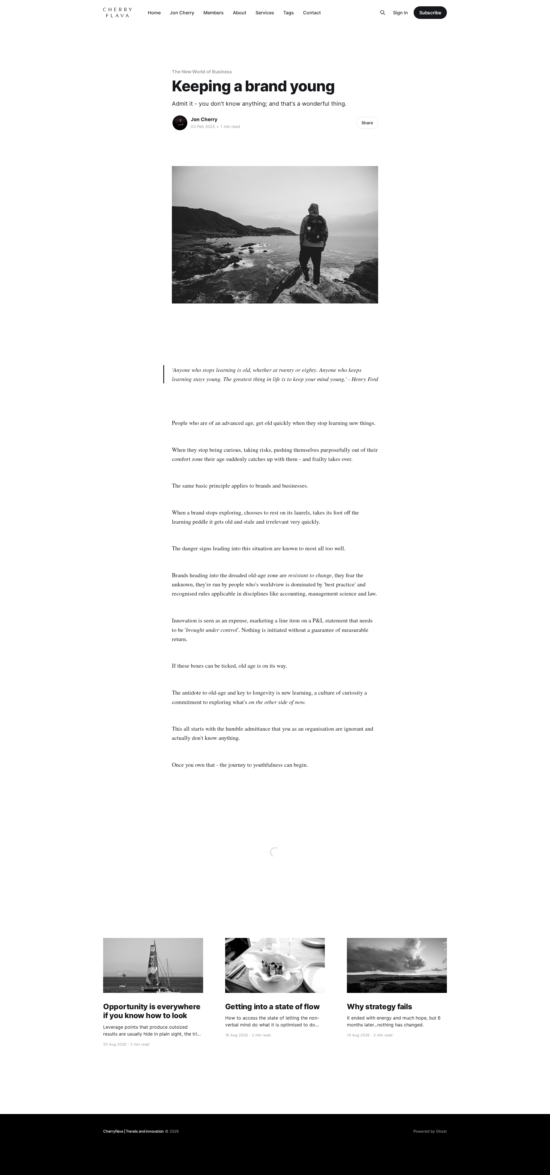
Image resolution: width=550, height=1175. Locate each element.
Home (154, 12)
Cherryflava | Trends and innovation (133, 1131)
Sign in (400, 12)
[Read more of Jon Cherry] (180, 123)
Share (367, 122)
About (239, 12)
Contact (312, 12)
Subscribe (430, 12)
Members (213, 12)
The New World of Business (202, 71)
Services (265, 12)
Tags (288, 12)
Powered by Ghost (430, 1131)
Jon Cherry (182, 12)
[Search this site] (382, 12)
